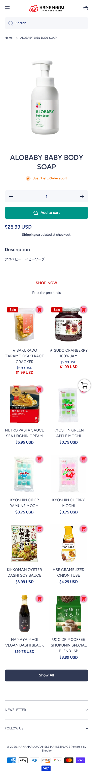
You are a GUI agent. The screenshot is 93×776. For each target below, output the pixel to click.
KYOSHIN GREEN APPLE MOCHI (69, 433)
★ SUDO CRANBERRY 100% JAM (69, 353)
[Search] (9, 23)
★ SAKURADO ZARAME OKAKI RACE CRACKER (24, 356)
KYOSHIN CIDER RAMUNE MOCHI (24, 503)
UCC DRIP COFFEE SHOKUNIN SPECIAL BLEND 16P (69, 645)
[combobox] (46, 23)
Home (9, 37)
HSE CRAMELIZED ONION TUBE (68, 572)
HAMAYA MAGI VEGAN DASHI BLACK (24, 642)
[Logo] (46, 8)
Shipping (29, 235)
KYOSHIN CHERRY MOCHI (68, 503)
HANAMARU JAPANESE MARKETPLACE (44, 746)
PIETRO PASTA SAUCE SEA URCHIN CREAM (24, 433)
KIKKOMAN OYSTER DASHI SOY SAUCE (24, 572)
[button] (85, 8)
